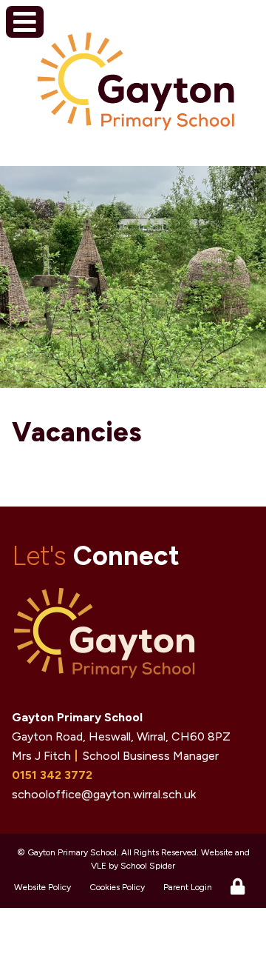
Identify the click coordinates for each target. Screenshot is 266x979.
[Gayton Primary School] (135, 86)
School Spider (147, 866)
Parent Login (187, 887)
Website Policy (42, 887)
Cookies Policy (117, 887)
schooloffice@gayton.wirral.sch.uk (104, 794)
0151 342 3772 (52, 775)
